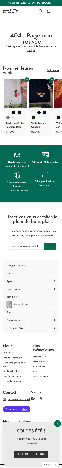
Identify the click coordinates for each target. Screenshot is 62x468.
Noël (35, 371)
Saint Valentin (39, 366)
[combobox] (50, 464)
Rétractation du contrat (13, 381)
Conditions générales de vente (14, 364)
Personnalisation (40, 376)
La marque (8, 352)
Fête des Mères (40, 356)
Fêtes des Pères (40, 361)
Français (47, 464)
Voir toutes (53, 70)
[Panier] (49, 11)
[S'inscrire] (50, 246)
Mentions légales (11, 371)
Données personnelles (13, 376)
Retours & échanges (12, 357)
